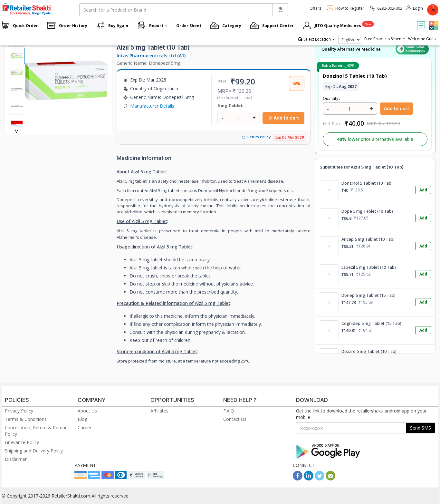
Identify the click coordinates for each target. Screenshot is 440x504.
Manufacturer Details (152, 106)
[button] (432, 21)
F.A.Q (228, 411)
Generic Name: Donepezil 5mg (148, 63)
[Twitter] (319, 479)
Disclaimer (16, 459)
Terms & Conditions (26, 419)
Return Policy (259, 137)
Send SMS (420, 428)
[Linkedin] (308, 479)
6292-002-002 (389, 8)
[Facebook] (297, 479)
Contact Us (234, 419)
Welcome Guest (422, 39)
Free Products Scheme (384, 39)
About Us (87, 411)
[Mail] (330, 479)
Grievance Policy (22, 442)
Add (423, 190)
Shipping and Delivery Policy (34, 451)
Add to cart (286, 118)
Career (84, 427)
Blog (82, 419)
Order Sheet (188, 25)
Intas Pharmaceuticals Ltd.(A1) (151, 56)
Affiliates (159, 411)
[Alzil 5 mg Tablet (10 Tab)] (67, 122)
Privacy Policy (19, 411)
